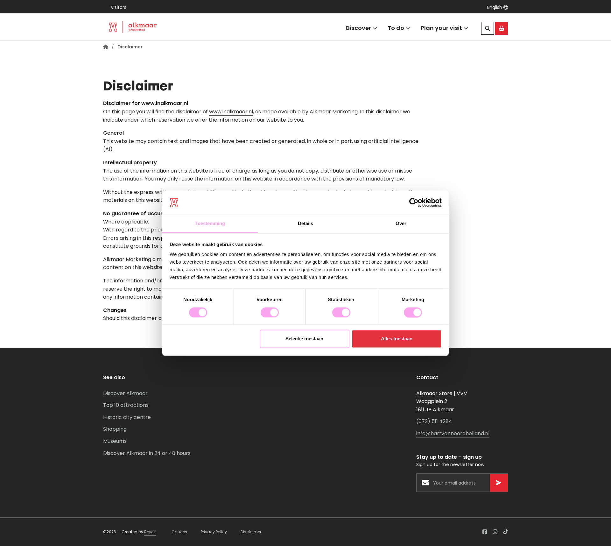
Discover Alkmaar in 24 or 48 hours (147, 453)
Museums (115, 441)
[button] (497, 7)
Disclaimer (251, 532)
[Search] (487, 28)
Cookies (179, 532)
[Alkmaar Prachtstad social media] (484, 532)
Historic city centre (127, 417)
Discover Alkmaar (125, 393)
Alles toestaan (396, 339)
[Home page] (105, 47)
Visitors (118, 7)
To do (396, 28)
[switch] (270, 312)
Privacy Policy (214, 532)
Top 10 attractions (126, 405)
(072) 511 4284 (434, 421)
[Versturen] (499, 483)
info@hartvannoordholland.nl (452, 433)
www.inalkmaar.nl (164, 103)
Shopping (115, 429)
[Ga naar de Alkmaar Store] (501, 28)
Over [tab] (401, 223)
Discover (358, 28)
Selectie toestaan (304, 339)
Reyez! (150, 532)
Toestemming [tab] (210, 223)
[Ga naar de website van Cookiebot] (414, 202)
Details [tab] (305, 223)
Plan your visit (441, 28)
